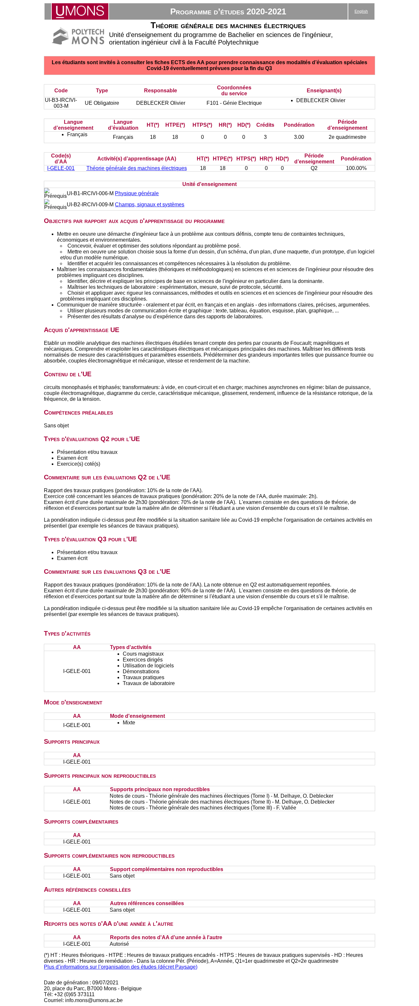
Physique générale (137, 193)
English (361, 11)
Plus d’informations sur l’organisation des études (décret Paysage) (120, 967)
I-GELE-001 (61, 168)
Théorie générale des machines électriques (136, 168)
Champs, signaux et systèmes (149, 204)
